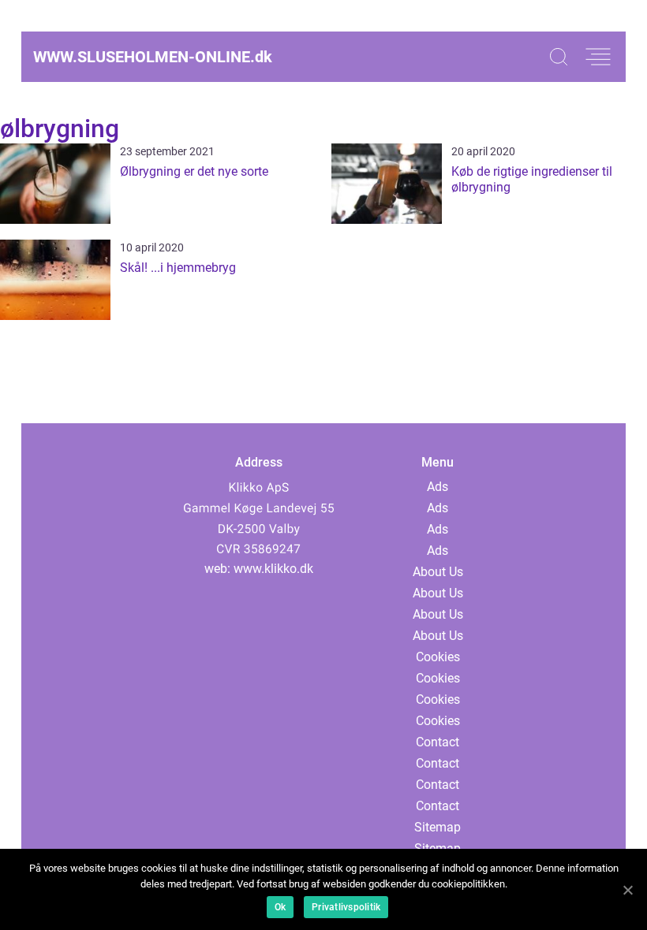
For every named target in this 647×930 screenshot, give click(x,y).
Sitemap (437, 827)
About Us (438, 571)
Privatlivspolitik (346, 907)
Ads (437, 486)
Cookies (438, 656)
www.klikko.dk (273, 568)
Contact (437, 742)
